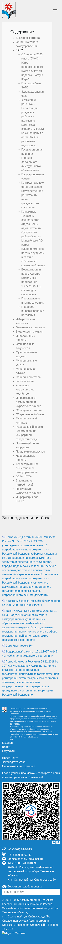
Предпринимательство (30, 451)
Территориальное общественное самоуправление (27, 468)
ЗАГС (19, 50)
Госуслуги (8, 751)
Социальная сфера (28, 377)
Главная (7, 742)
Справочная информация (18, 766)
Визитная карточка (28, 37)
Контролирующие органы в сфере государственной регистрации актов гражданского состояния (32, 195)
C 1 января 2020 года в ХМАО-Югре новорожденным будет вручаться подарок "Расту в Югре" (32, 67)
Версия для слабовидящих (24, 886)
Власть (6, 746)
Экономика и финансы (30, 327)
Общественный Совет (30, 414)
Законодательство (13, 762)
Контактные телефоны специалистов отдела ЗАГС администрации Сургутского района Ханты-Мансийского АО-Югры (32, 228)
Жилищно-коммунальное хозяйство (25, 389)
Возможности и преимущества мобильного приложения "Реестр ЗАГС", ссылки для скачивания (31, 282)
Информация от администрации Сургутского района (28, 402)
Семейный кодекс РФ (19, 645)
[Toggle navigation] (55, 11)
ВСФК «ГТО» (24, 476)
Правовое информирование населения (32, 311)
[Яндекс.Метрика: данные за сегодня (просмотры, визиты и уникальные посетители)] (13, 933)
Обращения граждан (29, 410)
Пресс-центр (10, 757)
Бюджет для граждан (29, 331)
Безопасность (25, 381)
